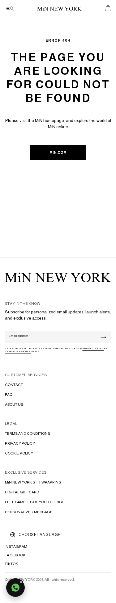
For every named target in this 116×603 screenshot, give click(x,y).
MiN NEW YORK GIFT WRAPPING (33, 482)
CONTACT (14, 385)
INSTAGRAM (16, 546)
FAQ (8, 394)
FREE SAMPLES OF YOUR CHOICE (34, 502)
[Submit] (103, 337)
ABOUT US (14, 404)
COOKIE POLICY (19, 453)
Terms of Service (18, 351)
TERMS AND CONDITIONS (27, 433)
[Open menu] (9, 8)
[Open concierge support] (15, 587)
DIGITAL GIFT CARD (22, 492)
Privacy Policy (93, 348)
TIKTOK (11, 564)
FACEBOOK (15, 555)
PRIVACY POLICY (20, 443)
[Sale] (108, 8)
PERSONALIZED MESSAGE (29, 512)
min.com (58, 152)
